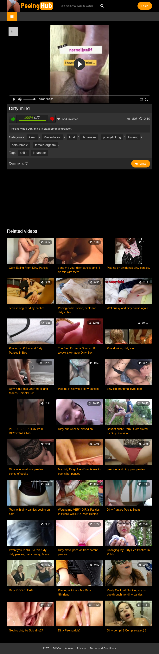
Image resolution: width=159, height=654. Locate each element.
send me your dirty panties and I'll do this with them (79, 270)
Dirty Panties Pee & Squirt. (124, 509)
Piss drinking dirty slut (121, 348)
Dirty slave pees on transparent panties (78, 552)
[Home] (30, 6)
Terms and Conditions (103, 648)
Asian (32, 137)
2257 (46, 648)
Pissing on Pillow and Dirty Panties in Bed (25, 350)
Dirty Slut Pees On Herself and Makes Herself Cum (28, 391)
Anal (72, 137)
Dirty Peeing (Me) (69, 630)
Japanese (89, 137)
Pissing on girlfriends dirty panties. (128, 267)
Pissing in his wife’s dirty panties (78, 388)
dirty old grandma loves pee (124, 388)
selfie (23, 152)
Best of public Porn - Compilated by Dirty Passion (127, 431)
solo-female (20, 145)
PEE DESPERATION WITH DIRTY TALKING (26, 431)
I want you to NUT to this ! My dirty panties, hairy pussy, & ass (29, 552)
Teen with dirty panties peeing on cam (29, 511)
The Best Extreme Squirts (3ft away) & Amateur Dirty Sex (77, 350)
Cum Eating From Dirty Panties (28, 267)
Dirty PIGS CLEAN (21, 590)
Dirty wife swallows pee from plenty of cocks (27, 471)
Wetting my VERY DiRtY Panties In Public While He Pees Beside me (79, 512)
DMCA (57, 648)
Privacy (81, 648)
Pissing (133, 137)
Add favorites (70, 118)
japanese (39, 152)
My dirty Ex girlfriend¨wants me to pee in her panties (79, 471)
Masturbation (52, 137)
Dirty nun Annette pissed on (75, 429)
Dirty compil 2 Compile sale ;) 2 (126, 630)
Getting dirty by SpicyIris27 (26, 630)
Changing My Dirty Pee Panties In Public (128, 552)
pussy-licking (112, 137)
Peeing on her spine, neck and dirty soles (77, 310)
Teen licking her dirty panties (27, 308)
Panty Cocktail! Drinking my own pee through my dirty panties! (127, 592)
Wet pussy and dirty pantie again (127, 308)
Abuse (69, 648)
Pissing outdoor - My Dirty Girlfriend (74, 592)
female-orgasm (45, 145)
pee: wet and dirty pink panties (126, 469)
